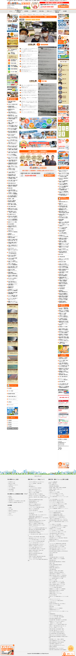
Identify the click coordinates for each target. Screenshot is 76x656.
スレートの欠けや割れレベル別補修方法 (63, 228)
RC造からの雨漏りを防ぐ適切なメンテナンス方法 (13, 276)
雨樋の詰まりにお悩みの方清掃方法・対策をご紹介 (64, 369)
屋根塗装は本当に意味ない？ (11, 110)
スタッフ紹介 (10, 390)
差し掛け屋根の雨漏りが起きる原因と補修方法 (12, 196)
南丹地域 (9, 424)
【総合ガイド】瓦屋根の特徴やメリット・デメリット (58, 518)
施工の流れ (41, 11)
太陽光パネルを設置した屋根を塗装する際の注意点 (37, 556)
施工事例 (26, 11)
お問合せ (10, 513)
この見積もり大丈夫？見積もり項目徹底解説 (63, 319)
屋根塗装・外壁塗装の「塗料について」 (55, 489)
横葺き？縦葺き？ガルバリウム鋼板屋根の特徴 (64, 189)
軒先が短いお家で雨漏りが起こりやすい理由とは (12, 217)
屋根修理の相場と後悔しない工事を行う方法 (63, 206)
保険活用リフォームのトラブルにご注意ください (64, 340)
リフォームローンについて (33, 526)
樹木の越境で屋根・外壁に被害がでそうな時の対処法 (64, 337)
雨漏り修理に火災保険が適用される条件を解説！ (63, 296)
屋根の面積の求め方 (12, 183)
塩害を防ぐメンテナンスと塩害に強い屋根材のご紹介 (58, 624)
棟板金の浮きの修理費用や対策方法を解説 (12, 118)
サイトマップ (10, 404)
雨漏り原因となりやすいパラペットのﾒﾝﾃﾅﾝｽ (12, 143)
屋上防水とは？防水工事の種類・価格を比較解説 (12, 149)
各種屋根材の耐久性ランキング (54, 609)
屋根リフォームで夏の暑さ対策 (34, 508)
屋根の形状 (10, 188)
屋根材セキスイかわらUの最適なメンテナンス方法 (64, 247)
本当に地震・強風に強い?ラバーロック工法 (13, 181)
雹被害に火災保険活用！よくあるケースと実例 (63, 299)
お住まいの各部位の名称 (12, 104)
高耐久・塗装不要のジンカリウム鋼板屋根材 (12, 264)
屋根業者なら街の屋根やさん (13, 510)
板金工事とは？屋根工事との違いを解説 (12, 115)
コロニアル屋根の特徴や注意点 (62, 230)
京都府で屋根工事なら (12, 396)
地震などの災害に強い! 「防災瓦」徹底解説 (63, 280)
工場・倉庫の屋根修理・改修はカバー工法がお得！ (64, 363)
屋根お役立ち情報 (62, 261)
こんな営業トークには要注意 (63, 324)
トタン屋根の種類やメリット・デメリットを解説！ (57, 527)
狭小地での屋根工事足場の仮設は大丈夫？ (63, 252)
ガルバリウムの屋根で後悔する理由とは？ (12, 256)
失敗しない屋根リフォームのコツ (63, 204)
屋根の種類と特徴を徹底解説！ (12, 102)
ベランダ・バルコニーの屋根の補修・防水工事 (36, 507)
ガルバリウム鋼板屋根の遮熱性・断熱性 (63, 181)
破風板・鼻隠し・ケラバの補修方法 (55, 536)
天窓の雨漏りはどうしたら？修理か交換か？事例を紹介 (58, 537)
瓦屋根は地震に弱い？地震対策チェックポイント (64, 278)
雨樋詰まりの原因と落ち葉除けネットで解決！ (64, 371)
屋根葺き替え (65, 65)
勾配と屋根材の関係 (12, 206)
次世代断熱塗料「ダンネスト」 (62, 288)
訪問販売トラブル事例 (63, 326)
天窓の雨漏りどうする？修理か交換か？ (12, 284)
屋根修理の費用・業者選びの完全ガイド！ (12, 107)
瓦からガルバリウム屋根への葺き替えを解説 (63, 176)
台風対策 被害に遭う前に (33, 502)
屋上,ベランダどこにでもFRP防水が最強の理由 (13, 146)
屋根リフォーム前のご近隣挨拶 (34, 492)
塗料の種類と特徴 (63, 397)
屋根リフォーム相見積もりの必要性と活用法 (36, 523)
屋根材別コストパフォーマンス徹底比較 (12, 231)
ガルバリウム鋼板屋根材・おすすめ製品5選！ (56, 505)
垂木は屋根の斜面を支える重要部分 (35, 532)
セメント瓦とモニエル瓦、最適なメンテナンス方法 (57, 531)
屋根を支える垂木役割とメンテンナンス (12, 270)
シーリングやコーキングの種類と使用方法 (12, 172)
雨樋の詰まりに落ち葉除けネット (34, 551)
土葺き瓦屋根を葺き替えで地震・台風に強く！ (12, 160)
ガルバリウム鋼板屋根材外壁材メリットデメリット (64, 192)
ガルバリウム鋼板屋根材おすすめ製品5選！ (63, 187)
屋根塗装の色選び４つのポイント (62, 286)
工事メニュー (49, 11)
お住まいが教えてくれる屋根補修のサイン (63, 214)
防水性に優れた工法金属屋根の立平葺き (12, 175)
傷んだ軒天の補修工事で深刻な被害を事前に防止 (12, 132)
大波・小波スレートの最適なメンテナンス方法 (12, 166)
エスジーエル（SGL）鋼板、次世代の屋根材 (56, 616)
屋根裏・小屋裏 (11, 198)
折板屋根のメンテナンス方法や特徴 (55, 528)
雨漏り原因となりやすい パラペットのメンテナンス (37, 538)
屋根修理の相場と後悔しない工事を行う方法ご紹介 (37, 520)
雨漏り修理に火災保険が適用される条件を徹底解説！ (58, 649)
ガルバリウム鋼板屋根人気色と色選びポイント (63, 184)
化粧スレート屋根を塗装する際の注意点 (63, 241)
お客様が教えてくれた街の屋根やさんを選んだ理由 (17, 500)
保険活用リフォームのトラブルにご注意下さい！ (57, 621)
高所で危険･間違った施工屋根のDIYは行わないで (13, 267)
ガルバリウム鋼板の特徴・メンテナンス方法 (56, 581)
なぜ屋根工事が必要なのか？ (63, 201)
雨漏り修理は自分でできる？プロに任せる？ (12, 112)
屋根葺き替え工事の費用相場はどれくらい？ (63, 209)
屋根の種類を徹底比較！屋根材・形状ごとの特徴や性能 (58, 520)
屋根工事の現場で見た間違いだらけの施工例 (63, 283)
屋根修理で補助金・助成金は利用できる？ (63, 302)
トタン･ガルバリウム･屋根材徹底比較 (12, 252)
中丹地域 (9, 426)
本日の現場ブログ (11, 499)
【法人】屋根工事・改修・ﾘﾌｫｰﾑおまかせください (64, 384)
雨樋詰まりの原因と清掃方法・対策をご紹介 (36, 550)
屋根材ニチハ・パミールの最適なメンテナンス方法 (64, 244)
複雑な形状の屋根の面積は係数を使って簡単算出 (57, 561)
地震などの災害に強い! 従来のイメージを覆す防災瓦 (57, 575)
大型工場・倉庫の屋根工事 (33, 510)
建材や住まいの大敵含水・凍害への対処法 (12, 204)
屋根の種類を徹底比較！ (61, 220)
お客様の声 (34, 11)
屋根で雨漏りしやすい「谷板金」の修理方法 (12, 212)
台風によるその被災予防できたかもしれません (64, 264)
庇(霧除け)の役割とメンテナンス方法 (11, 169)
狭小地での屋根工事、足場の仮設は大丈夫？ (56, 500)
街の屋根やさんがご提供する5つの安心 (18, 11)
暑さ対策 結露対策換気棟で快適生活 (12, 201)
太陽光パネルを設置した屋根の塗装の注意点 (63, 239)
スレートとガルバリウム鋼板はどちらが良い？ (63, 171)
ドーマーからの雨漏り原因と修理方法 (12, 281)
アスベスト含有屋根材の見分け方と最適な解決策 (12, 219)
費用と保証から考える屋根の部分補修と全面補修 (37, 529)
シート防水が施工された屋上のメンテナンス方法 (12, 140)
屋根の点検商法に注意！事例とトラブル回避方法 (63, 329)
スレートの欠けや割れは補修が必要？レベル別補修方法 (58, 525)
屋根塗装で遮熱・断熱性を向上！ (54, 567)
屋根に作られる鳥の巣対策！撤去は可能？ (36, 553)
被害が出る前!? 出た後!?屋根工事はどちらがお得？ (64, 322)
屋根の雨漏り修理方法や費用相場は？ (12, 273)
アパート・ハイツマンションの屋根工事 (63, 379)
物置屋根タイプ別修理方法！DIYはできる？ (63, 358)
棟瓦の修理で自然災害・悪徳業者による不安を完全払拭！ (58, 551)
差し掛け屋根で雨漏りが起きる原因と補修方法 (57, 633)
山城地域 (9, 420)
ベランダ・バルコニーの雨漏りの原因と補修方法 (12, 152)
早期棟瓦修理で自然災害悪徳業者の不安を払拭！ (12, 163)
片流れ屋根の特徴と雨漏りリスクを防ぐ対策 (12, 190)
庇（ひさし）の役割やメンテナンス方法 (12, 279)
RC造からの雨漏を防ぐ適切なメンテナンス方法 (57, 584)
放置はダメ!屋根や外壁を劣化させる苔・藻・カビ (13, 240)
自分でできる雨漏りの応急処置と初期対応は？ (63, 294)
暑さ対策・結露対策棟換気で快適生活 (55, 564)
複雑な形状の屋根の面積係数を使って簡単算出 (12, 186)
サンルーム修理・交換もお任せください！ (63, 361)
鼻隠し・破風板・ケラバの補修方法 (12, 123)
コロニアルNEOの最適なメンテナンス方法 (63, 249)
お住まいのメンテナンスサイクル (54, 599)
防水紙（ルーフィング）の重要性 (54, 605)
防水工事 (64, 83)
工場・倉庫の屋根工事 (63, 376)
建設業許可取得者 (11, 393)
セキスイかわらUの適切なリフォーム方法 (56, 493)
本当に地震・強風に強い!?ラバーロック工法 (56, 630)
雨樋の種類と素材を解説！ (33, 554)
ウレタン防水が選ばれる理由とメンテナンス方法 (12, 137)
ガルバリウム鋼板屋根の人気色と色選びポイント (57, 515)
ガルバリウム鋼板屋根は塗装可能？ (63, 179)
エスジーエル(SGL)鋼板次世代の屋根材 (12, 258)
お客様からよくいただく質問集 (54, 492)
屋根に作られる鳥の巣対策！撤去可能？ (63, 374)
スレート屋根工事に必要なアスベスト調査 (56, 578)
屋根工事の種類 (63, 61)
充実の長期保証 (11, 489)
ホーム (11, 11)
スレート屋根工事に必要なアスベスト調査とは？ (12, 296)
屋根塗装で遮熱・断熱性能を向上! (63, 291)
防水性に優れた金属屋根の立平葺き (55, 618)
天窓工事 (64, 101)
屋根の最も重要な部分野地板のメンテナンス (12, 226)
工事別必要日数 (62, 256)
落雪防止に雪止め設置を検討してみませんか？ (36, 544)
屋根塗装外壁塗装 (64, 97)
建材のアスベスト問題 (53, 579)
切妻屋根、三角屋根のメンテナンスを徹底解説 (12, 193)
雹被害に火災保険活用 (53, 646)
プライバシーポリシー (12, 399)
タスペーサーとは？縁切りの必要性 (12, 135)
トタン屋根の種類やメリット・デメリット (63, 233)
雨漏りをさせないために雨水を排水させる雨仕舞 (12, 209)
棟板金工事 (65, 92)
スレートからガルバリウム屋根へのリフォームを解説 (64, 173)
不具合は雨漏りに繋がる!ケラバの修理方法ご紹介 (13, 126)
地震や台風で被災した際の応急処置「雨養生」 (12, 178)
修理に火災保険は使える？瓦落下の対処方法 (64, 270)
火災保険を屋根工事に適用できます (35, 505)
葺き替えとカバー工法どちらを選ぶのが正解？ (63, 217)
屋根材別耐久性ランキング (11, 234)
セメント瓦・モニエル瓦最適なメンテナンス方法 (12, 158)
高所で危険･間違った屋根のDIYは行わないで (56, 585)
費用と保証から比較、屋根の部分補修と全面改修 (64, 212)
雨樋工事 (64, 78)
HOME (21, 14)
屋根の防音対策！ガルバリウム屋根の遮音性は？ (64, 195)
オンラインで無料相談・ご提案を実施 (35, 483)
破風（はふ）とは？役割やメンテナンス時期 (12, 302)
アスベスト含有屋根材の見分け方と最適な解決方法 (57, 576)
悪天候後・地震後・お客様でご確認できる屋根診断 (57, 487)
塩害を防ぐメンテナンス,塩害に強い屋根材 (13, 237)
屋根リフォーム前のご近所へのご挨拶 (63, 314)
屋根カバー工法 (66, 70)
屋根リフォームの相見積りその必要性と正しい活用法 (64, 311)
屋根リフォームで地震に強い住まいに (35, 504)
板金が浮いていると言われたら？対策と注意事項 (64, 332)
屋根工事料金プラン (32, 486)
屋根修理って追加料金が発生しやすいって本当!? (63, 335)
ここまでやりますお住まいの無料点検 (57, 11)
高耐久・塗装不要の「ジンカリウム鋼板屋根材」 (57, 582)
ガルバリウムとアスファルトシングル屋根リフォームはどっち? (13, 249)
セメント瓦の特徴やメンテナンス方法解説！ (12, 155)
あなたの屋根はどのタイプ (53, 484)
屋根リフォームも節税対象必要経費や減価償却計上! (64, 387)
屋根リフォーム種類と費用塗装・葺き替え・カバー (64, 222)
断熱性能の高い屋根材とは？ (11, 287)
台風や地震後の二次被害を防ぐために (63, 272)
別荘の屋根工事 (62, 381)
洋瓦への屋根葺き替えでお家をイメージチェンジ (12, 246)
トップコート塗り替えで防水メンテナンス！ (12, 299)
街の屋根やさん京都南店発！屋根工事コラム (16, 502)
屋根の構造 (10, 120)
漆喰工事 (64, 74)
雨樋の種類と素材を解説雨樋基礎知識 (12, 293)
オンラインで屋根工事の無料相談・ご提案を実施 (63, 308)
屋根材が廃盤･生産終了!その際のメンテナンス (12, 243)
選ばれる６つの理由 (12, 483)
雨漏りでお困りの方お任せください (35, 489)
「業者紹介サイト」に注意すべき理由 (63, 343)
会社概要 (65, 11)
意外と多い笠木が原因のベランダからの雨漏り (12, 129)
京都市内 (9, 422)
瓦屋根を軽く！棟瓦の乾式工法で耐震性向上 (56, 572)
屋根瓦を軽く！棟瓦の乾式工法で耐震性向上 (63, 275)
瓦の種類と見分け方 (12, 214)
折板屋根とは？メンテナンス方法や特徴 (63, 236)
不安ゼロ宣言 (11, 486)
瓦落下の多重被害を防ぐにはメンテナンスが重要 (63, 267)
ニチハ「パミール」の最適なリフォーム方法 (56, 495)
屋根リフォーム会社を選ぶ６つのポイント (64, 259)
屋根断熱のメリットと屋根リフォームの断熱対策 (12, 290)
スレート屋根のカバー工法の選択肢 (64, 225)
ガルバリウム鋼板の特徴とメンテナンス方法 (12, 261)
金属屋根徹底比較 (52, 613)
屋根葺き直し (65, 87)
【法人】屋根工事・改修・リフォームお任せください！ (38, 514)
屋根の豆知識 (10, 228)
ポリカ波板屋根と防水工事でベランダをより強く (64, 366)
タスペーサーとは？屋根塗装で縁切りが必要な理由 (57, 543)
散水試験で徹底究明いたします (34, 501)
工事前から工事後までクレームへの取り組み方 (63, 316)
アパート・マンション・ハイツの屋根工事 (36, 511)
